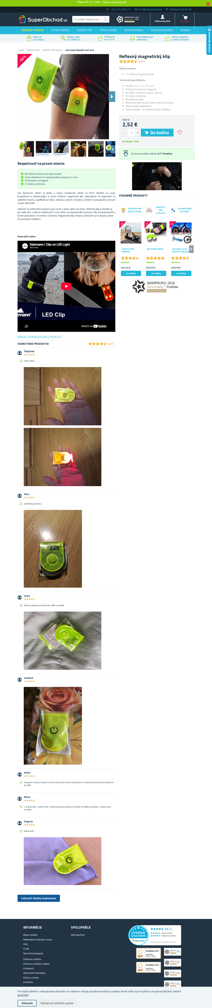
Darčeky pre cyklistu (160, 210)
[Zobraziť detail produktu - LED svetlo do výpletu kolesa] (181, 233)
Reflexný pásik (155, 249)
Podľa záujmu (108, 30)
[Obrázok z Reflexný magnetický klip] (26, 149)
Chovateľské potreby (185, 210)
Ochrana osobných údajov (36, 964)
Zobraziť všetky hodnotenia (38, 898)
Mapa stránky (30, 935)
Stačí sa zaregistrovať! (115, 2)
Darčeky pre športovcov (135, 210)
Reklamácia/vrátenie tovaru (37, 939)
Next (113, 149)
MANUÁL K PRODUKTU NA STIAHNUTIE (39, 336)
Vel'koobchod (77, 935)
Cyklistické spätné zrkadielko (128, 250)
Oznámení (28, 968)
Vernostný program (33, 953)
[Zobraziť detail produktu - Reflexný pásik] (156, 233)
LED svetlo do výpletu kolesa (180, 250)
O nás (26, 948)
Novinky (185, 30)
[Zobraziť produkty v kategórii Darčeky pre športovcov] (123, 210)
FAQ (25, 944)
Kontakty (28, 982)
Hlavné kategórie (162, 30)
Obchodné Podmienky (34, 973)
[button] (137, 132)
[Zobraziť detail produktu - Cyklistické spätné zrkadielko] (131, 233)
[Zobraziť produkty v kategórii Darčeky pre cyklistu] (149, 210)
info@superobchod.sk (150, 9)
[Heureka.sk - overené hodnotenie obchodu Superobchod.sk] (154, 944)
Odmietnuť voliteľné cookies (57, 1003)
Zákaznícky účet (162, 21)
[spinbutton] (131, 132)
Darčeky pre (84, 30)
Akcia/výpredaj (133, 30)
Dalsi (112, 96)
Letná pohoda (60, 30)
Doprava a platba (32, 959)
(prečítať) (23, 995)
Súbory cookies (31, 977)
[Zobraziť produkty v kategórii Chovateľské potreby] (173, 210)
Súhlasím (27, 1003)
